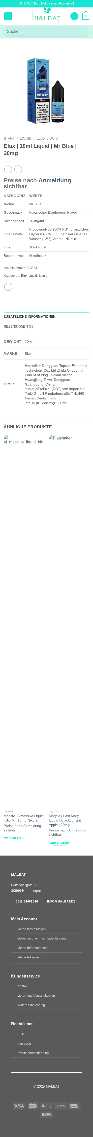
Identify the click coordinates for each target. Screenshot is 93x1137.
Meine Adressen (28, 957)
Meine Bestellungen (31, 929)
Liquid (25, 138)
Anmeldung (54, 180)
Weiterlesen (14, 838)
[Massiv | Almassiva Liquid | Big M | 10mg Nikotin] (24, 621)
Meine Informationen (32, 948)
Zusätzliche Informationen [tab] (29, 316)
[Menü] (8, 16)
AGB (20, 1034)
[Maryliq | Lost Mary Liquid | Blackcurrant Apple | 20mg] (69, 621)
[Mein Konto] (74, 16)
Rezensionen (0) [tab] (18, 326)
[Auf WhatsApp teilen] (8, 287)
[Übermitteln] (83, 32)
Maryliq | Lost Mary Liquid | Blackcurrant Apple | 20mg (65, 820)
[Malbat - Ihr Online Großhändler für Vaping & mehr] (46, 16)
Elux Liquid (47, 138)
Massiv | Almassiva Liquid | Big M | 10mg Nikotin (24, 818)
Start (9, 138)
